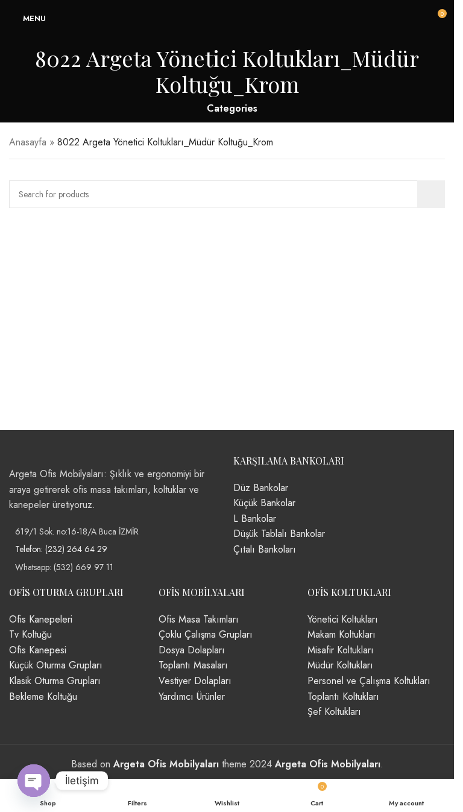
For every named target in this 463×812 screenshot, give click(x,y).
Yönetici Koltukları (342, 619)
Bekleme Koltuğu (43, 696)
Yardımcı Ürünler (192, 696)
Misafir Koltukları (340, 650)
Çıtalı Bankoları (264, 549)
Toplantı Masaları (193, 665)
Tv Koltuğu (30, 634)
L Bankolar (254, 518)
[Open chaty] (33, 780)
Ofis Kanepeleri (40, 619)
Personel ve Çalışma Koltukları (368, 681)
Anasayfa (27, 142)
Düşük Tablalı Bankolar (279, 534)
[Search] (431, 194)
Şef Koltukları (334, 711)
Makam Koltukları (341, 634)
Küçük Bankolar (264, 503)
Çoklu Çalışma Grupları (206, 634)
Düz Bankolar (260, 488)
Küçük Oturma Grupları (55, 665)
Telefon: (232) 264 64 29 (61, 549)
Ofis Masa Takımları (199, 619)
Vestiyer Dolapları (195, 681)
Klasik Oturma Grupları (55, 681)
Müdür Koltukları (340, 665)
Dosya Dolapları (192, 650)
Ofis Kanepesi (37, 650)
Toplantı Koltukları (343, 696)
